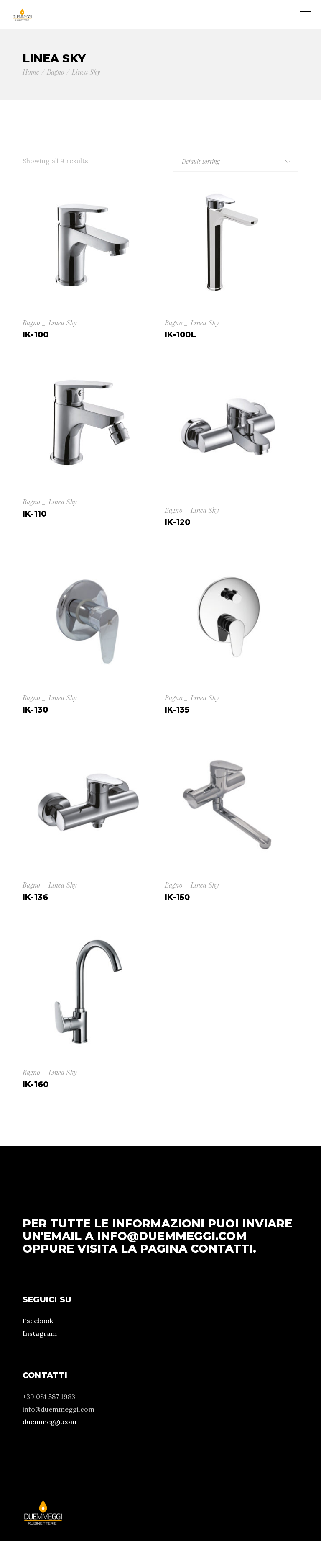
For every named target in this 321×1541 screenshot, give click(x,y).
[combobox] (235, 161)
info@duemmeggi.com (172, 1236)
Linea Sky (62, 322)
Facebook (38, 1321)
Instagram (40, 1333)
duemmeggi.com (49, 1422)
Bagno (32, 322)
